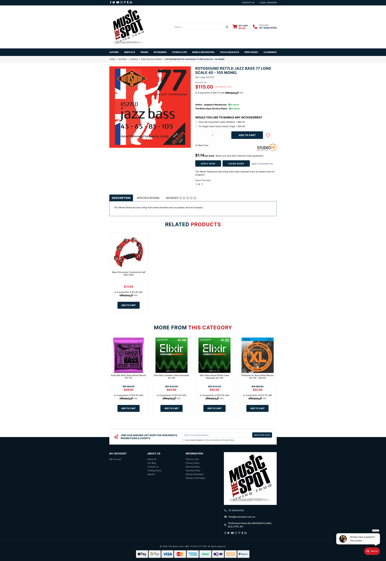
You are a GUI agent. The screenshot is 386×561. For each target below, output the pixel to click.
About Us (152, 459)
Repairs (151, 474)
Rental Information (195, 474)
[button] (268, 135)
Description (121, 198)
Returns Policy (193, 466)
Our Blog (151, 463)
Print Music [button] (251, 52)
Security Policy (193, 470)
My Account (115, 459)
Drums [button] (144, 52)
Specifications (148, 198)
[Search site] (227, 26)
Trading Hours (154, 470)
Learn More (236, 163)
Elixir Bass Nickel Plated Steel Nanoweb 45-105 (214, 376)
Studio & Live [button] (179, 52)
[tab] (121, 198)
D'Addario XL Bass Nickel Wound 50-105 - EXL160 (257, 376)
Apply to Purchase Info (262, 163)
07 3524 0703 (268, 27)
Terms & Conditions (213, 440)
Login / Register (268, 2)
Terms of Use (192, 459)
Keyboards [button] (160, 52)
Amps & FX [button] (129, 52)
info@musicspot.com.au (241, 516)
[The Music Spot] (128, 26)
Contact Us (152, 466)
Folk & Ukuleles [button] (229, 52)
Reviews (172, 198)
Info (241, 92)
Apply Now (208, 163)
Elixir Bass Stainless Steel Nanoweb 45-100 (171, 376)
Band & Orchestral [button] (203, 52)
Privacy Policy (228, 440)
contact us (248, 2)
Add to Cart (128, 305)
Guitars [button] (114, 52)
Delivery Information (196, 478)
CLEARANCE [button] (270, 52)
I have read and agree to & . (209, 440)
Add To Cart (247, 135)
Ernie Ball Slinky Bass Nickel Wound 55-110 (128, 376)
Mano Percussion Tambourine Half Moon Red (128, 273)
